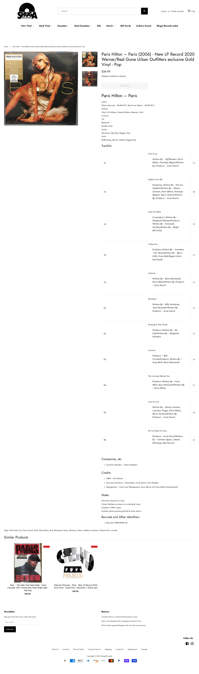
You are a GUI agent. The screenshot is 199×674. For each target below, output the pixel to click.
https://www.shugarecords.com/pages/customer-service (121, 621)
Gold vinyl (13, 530)
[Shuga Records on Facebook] (187, 644)
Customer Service (94, 649)
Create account (177, 11)
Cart (193, 11)
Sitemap (144, 649)
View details (28, 565)
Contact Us (120, 649)
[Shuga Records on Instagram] (192, 644)
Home (6, 47)
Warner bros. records (108, 530)
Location (66, 649)
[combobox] (103, 11)
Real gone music (61, 530)
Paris (36, 530)
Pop (51, 530)
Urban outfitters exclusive (88, 530)
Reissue (72, 530)
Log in (164, 11)
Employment (132, 649)
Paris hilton (44, 530)
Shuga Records (106, 656)
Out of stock (28, 530)
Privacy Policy (78, 649)
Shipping (105, 76)
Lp (20, 530)
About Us (55, 649)
